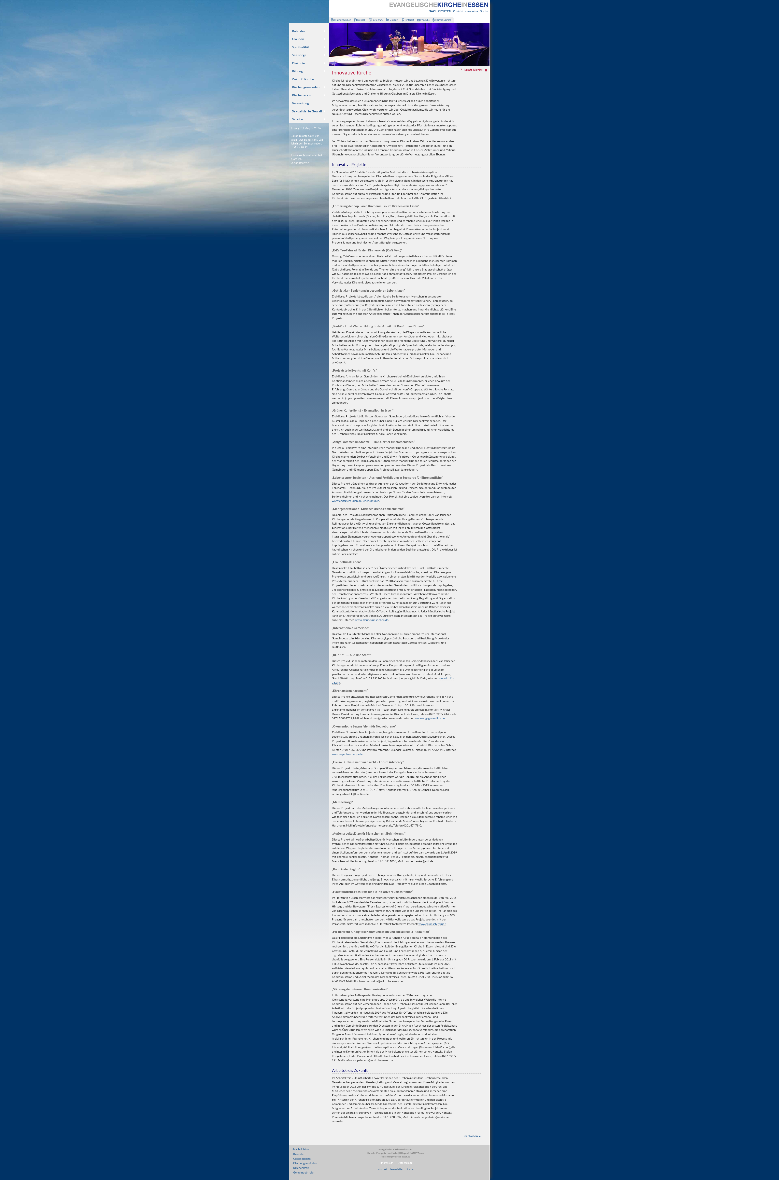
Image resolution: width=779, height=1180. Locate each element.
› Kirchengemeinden (304, 1163)
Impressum (386, 1162)
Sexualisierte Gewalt (307, 111)
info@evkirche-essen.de (398, 1156)
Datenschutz (405, 1162)
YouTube (425, 19)
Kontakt (458, 11)
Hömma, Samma (443, 19)
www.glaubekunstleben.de (371, 620)
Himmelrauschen (342, 19)
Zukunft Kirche (303, 79)
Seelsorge (299, 55)
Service (297, 119)
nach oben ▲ (472, 1136)
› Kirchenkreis (300, 1167)
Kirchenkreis (301, 95)
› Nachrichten (300, 1149)
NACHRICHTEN (440, 11)
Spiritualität (300, 47)
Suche (484, 11)
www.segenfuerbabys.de (347, 754)
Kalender (298, 31)
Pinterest (409, 19)
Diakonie (298, 63)
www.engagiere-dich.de (430, 718)
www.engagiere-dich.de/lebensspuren (355, 500)
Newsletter (471, 11)
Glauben (298, 39)
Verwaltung (300, 103)
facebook (360, 19)
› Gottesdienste (301, 1158)
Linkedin (394, 19)
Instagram (378, 19)
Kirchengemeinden (306, 87)
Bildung (297, 71)
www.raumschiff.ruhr (432, 924)
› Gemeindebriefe (302, 1172)
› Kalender (298, 1154)
